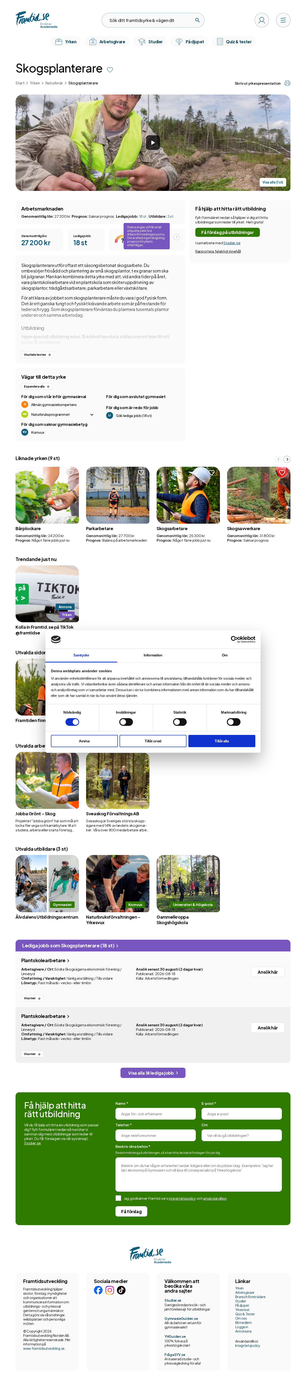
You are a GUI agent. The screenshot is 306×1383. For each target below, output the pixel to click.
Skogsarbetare (172, 528)
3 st (170, 216)
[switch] (126, 722)
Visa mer (30, 998)
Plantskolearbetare (43, 960)
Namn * (121, 1103)
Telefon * (123, 1124)
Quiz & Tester (245, 1314)
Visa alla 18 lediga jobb (151, 1073)
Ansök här (268, 972)
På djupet (242, 1305)
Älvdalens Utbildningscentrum (47, 917)
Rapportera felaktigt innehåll (218, 251)
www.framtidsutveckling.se (44, 1348)
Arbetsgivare (245, 1292)
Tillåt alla (222, 741)
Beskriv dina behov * (132, 1146)
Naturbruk (54, 82)
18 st (143, 216)
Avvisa (84, 741)
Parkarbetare (99, 528)
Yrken (35, 82)
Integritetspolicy (247, 1345)
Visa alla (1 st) (272, 182)
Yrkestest (242, 1309)
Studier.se (232, 242)
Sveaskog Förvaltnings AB (112, 813)
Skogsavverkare (243, 528)
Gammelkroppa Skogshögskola (173, 919)
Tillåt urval (153, 741)
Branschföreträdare (250, 1296)
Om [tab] (225, 655)
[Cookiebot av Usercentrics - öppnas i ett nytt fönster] (234, 639)
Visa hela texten (35, 354)
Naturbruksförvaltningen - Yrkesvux (113, 919)
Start (20, 82)
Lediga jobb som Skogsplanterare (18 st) (68, 945)
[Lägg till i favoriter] (110, 70)
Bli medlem (243, 1322)
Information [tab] (153, 655)
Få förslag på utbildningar (227, 232)
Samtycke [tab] (81, 655)
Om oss (241, 1318)
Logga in (241, 1327)
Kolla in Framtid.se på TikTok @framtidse (44, 629)
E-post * (209, 1103)
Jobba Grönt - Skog (35, 813)
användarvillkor (215, 1198)
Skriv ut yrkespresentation (258, 83)
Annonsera (243, 1331)
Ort (205, 1124)
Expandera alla (34, 386)
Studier (240, 1301)
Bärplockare (28, 528)
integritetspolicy (182, 1198)
